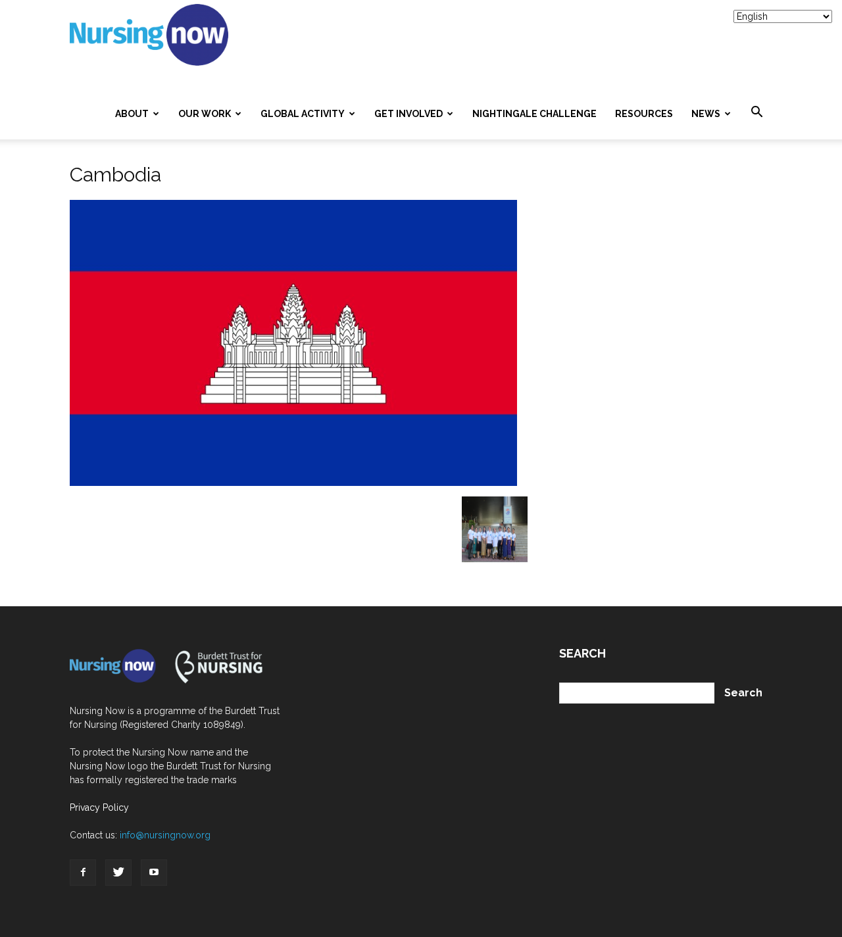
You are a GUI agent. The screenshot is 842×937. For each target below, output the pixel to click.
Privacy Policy (99, 807)
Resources (644, 113)
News (705, 113)
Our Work (204, 113)
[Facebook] (83, 872)
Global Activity (302, 113)
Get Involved (408, 113)
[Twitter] (118, 872)
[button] (756, 112)
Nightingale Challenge (534, 113)
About (132, 113)
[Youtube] (154, 872)
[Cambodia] (293, 482)
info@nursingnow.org (165, 835)
